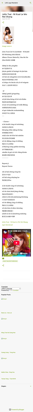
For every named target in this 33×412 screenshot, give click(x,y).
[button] (3, 22)
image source (7, 46)
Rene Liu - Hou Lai (6, 312)
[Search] (30, 3)
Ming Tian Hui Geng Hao (8, 332)
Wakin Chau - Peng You (8, 372)
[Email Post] (3, 259)
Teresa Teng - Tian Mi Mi (8, 378)
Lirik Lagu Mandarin (11, 3)
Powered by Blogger (17, 409)
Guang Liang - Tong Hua (8, 352)
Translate (15, 290)
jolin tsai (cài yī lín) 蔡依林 (10, 261)
